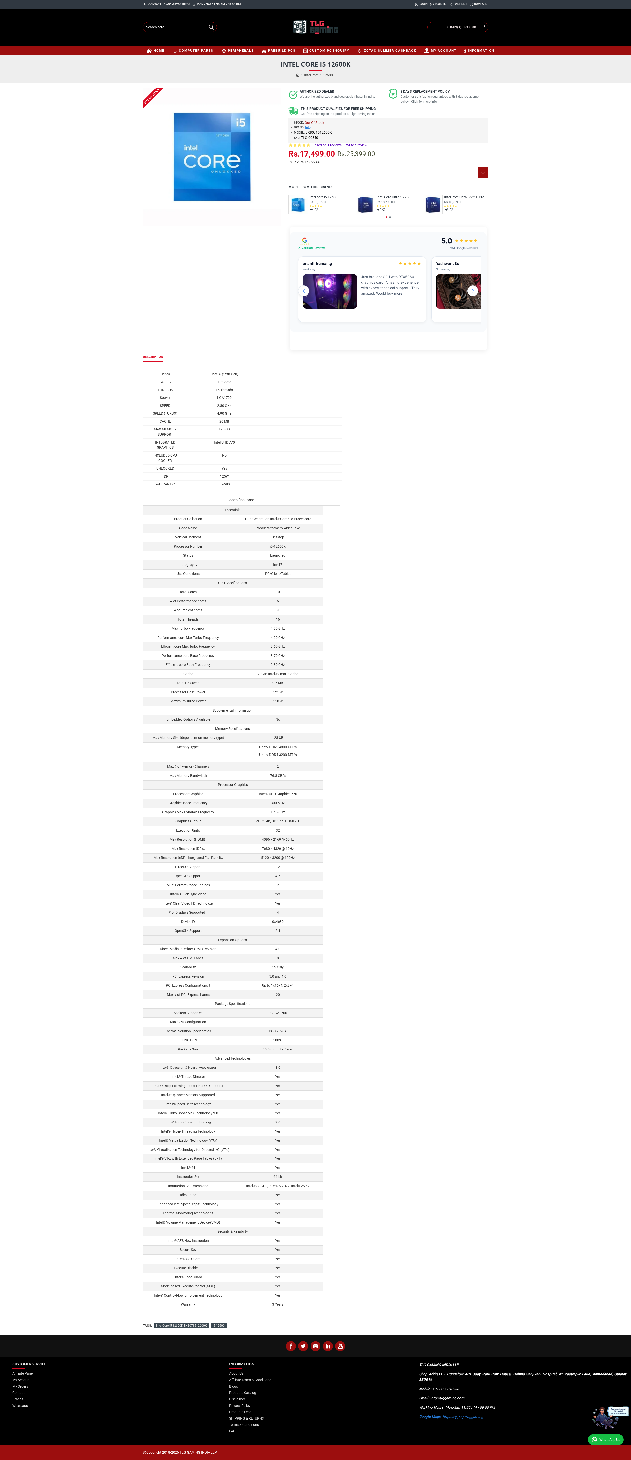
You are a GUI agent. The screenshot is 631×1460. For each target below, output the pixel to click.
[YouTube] (340, 1346)
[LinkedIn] (328, 1346)
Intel (308, 127)
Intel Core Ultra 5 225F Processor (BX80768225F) (466, 197)
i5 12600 (219, 1325)
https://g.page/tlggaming (463, 1416)
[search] (211, 27)
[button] (386, 217)
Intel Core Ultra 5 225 (393, 197)
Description (153, 357)
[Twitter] (303, 1346)
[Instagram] (315, 1346)
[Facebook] (291, 1346)
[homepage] (297, 75)
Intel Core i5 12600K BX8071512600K (181, 1325)
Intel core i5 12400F (324, 197)
